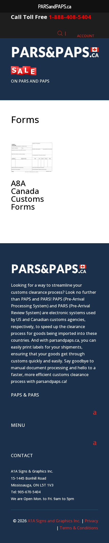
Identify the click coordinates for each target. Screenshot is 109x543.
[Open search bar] (60, 33)
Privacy (91, 521)
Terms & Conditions (79, 528)
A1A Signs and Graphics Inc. (53, 521)
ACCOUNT (85, 35)
